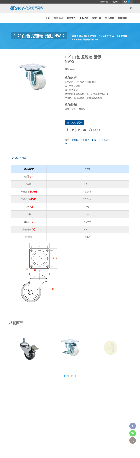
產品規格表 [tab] (20, 158)
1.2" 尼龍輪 (122, 35)
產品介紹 (58, 17)
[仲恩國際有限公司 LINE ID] (132, 433)
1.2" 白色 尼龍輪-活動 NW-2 (87, 39)
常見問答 (109, 17)
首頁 (47, 17)
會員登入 (116, 2)
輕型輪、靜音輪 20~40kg (102, 35)
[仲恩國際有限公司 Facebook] (132, 426)
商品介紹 (83, 35)
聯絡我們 (122, 17)
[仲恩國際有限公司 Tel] (132, 440)
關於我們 (71, 17)
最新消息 (84, 17)
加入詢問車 (76, 122)
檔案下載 (96, 17)
